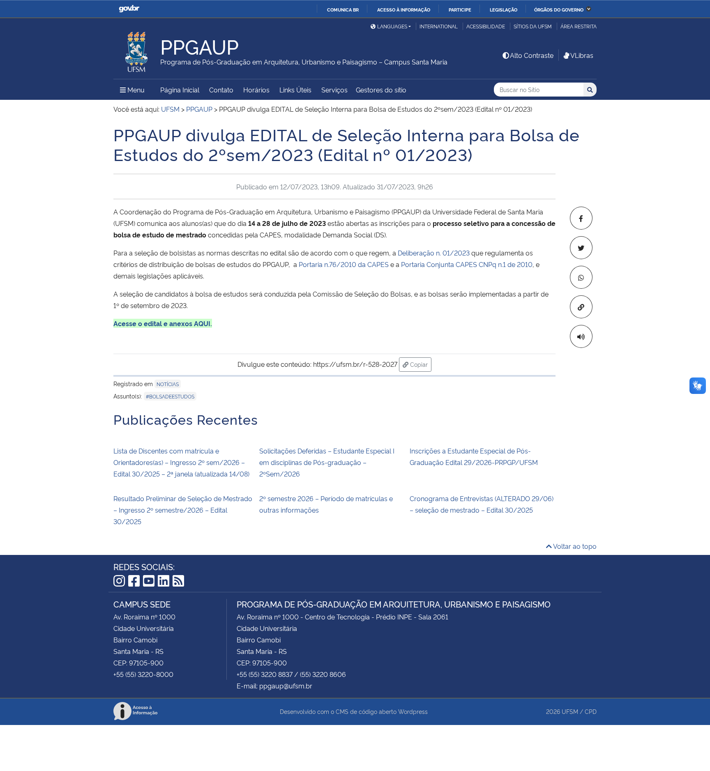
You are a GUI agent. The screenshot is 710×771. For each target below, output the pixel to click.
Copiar (419, 364)
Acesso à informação (403, 9)
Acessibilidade (485, 26)
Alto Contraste (531, 55)
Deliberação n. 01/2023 (434, 252)
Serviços (334, 89)
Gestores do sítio (381, 89)
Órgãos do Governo (558, 9)
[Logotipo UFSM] (136, 49)
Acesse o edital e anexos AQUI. (162, 323)
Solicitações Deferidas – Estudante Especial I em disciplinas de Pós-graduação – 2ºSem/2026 (326, 462)
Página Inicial (179, 89)
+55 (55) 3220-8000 (143, 674)
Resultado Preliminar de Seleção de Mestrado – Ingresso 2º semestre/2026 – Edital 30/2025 (182, 510)
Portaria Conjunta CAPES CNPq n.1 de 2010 (466, 264)
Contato (221, 89)
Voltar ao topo (574, 545)
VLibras (581, 55)
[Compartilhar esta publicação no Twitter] (581, 247)
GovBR (129, 9)
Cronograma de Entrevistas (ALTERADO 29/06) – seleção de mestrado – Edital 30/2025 (481, 504)
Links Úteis (295, 89)
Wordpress (413, 711)
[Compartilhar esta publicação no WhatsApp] (581, 277)
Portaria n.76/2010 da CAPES (344, 264)
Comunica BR (343, 9)
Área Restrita (578, 26)
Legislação (503, 9)
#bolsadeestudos (170, 396)
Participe (460, 9)
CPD (591, 711)
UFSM (570, 711)
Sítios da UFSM (533, 26)
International (439, 26)
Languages (392, 26)
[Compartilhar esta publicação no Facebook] (581, 218)
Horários (256, 89)
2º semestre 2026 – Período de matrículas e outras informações (326, 504)
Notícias (168, 383)
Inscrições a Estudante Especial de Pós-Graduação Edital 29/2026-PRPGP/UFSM (474, 456)
